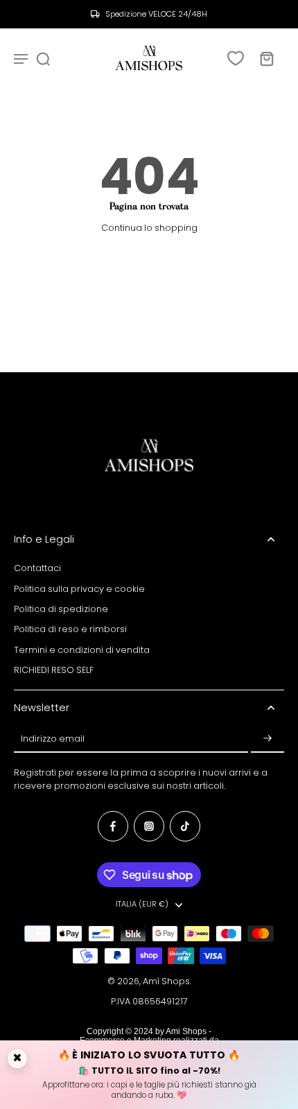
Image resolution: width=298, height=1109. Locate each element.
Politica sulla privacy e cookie (79, 589)
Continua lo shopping (149, 228)
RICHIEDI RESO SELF (54, 670)
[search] (43, 58)
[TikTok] (185, 826)
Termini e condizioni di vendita (82, 650)
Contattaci (37, 568)
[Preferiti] (235, 58)
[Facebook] (113, 826)
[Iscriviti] (267, 739)
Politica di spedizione (61, 609)
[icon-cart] (266, 58)
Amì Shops (166, 981)
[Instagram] (149, 826)
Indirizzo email (53, 739)
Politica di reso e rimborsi (70, 629)
